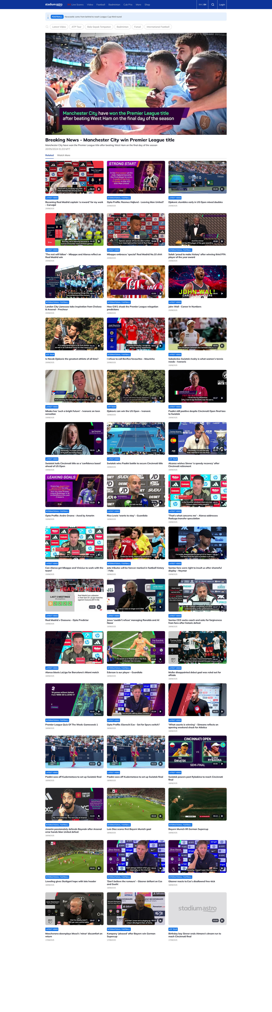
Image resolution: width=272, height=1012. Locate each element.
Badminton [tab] (122, 26)
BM (200, 4)
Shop (147, 4)
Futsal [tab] (137, 26)
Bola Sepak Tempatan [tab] (99, 26)
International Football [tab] (158, 26)
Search (212, 4)
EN (205, 4)
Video (90, 4)
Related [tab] (49, 155)
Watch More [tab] (63, 155)
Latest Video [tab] (59, 26)
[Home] (53, 4)
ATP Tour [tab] (76, 26)
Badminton (114, 4)
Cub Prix (128, 4)
